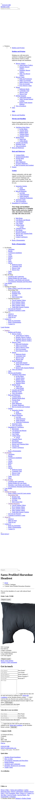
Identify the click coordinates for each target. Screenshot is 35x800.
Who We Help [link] (8, 480)
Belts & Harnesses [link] (21, 191)
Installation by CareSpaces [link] (20, 203)
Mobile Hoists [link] (20, 137)
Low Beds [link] (19, 160)
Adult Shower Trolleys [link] (26, 65)
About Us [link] (7, 517)
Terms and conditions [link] (16, 790)
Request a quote (5, 599)
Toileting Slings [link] (24, 134)
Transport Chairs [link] (20, 199)
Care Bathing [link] (20, 221)
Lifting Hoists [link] (23, 141)
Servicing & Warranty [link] (14, 309)
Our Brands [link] (7, 452)
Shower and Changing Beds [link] (24, 233)
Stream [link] (18, 87)
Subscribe (13, 727)
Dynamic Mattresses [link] (22, 163)
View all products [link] (21, 106)
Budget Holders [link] (9, 762)
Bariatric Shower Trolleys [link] (23, 337)
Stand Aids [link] (22, 139)
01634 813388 (6, 5)
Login (8, 6)
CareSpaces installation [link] (15, 253)
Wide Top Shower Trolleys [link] (24, 340)
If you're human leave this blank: (10, 704)
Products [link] (7, 330)
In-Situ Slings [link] (23, 129)
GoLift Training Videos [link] (19, 300)
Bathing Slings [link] (23, 132)
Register (3, 6)
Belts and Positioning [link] (25, 79)
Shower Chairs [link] (20, 77)
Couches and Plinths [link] (22, 142)
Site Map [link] (3, 795)
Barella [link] (10, 251)
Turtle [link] (10, 271)
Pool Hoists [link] (19, 230)
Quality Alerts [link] (8, 767)
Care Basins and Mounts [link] (23, 220)
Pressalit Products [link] (21, 232)
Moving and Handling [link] (18, 115)
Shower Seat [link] (23, 94)
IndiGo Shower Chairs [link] (26, 82)
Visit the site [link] (19, 235)
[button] (1, 532)
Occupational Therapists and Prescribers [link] (20, 281)
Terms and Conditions (16, 725)
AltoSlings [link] (11, 249)
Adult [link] (21, 188)
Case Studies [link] (8, 283)
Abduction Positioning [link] (26, 198)
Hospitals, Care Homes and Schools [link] (18, 280)
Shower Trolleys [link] (20, 63)
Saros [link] (9, 261)
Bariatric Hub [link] (16, 292)
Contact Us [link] (7, 319)
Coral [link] (9, 254)
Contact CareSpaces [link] (22, 237)
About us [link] (11, 314)
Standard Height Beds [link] (22, 157)
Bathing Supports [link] (21, 96)
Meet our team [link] (12, 315)
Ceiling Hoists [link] (20, 225)
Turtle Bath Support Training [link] (20, 307)
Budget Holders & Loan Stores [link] (17, 278)
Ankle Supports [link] (24, 196)
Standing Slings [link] (24, 136)
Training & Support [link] (10, 491)
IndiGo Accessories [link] (25, 80)
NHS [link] (13, 107)
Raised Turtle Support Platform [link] (25, 368)
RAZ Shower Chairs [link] (25, 85)
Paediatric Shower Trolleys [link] (24, 339)
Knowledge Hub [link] (13, 495)
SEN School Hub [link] (17, 297)
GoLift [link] (21, 227)
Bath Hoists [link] (19, 218)
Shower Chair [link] (23, 92)
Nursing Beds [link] (20, 158)
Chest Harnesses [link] (24, 194)
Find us (3, 743)
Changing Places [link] (21, 228)
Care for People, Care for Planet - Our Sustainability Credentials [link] (15, 795)
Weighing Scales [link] (20, 144)
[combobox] (9, 9)
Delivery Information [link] (17, 791)
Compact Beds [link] (20, 155)
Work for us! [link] (12, 317)
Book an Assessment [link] (14, 320)
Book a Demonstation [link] (18, 240)
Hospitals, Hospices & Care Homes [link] (14, 765)
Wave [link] (10, 273)
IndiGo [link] (10, 258)
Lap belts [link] (22, 193)
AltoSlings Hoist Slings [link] (22, 127)
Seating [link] (14, 167)
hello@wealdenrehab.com (8, 748)
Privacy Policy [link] (5, 790)
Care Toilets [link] (19, 223)
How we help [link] (8, 759)
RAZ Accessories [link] (24, 84)
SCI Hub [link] (14, 295)
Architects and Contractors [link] (16, 276)
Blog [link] (5, 285)
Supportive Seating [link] (21, 186)
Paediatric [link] (22, 189)
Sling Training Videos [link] (18, 305)
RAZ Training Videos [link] (18, 302)
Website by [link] (23, 798)
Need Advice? (5, 534)
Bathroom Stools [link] (24, 89)
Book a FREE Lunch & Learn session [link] (19, 288)
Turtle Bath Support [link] (25, 97)
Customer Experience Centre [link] (16, 310)
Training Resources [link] (14, 503)
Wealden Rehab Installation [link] (12, 757)
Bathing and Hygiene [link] (18, 48)
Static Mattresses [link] (20, 162)
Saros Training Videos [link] (18, 303)
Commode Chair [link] (24, 90)
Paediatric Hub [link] (16, 293)
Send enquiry (8, 702)
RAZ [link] (9, 259)
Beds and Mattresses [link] (18, 147)
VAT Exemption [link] (10, 793)
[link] (6, 583)
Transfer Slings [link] (23, 131)
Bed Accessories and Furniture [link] (25, 165)
